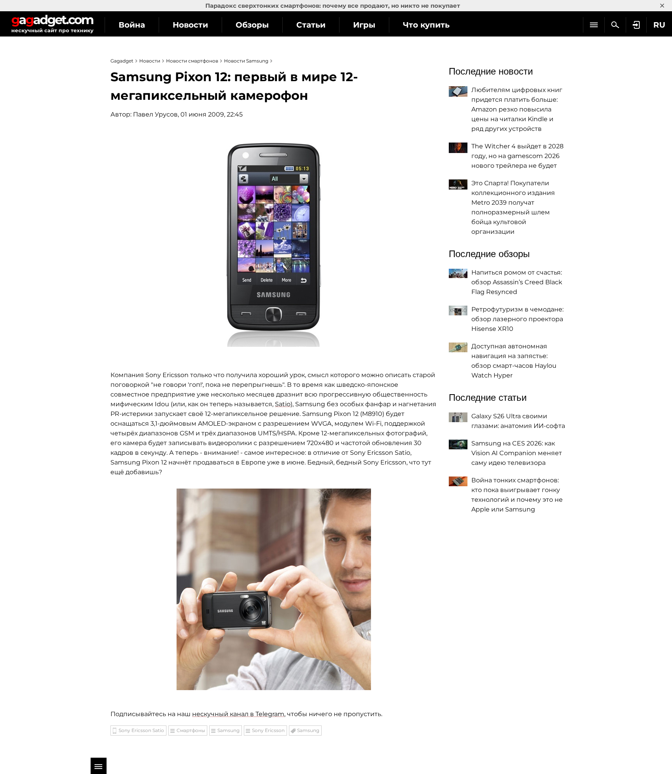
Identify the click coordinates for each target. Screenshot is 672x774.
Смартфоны (191, 730)
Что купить (426, 25)
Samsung (228, 730)
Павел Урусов (155, 114)
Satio (282, 404)
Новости (190, 25)
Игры (364, 25)
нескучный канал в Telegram (238, 714)
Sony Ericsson (268, 730)
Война (132, 25)
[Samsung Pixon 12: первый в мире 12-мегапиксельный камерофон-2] (274, 589)
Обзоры (252, 25)
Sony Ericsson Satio (141, 730)
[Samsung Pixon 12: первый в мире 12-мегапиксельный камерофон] (274, 240)
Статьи (311, 25)
